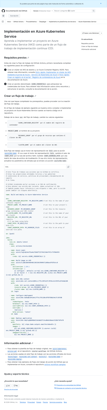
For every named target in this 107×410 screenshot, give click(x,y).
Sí (9, 385)
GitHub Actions (18, 21)
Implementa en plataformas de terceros (62, 21)
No (17, 385)
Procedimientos (31, 21)
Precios (45, 402)
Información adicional (17, 343)
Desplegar (42, 21)
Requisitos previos (15, 57)
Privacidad (31, 402)
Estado (38, 402)
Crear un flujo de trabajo (19, 95)
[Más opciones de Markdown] (101, 33)
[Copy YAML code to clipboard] (68, 166)
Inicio (9, 21)
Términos (23, 402)
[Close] (101, 3)
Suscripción (14, 16)
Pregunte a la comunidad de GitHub (68, 385)
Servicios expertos (56, 402)
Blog (65, 402)
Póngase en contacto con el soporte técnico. (71, 388)
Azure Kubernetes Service (87, 21)
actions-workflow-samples (55, 364)
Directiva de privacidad (11, 389)
